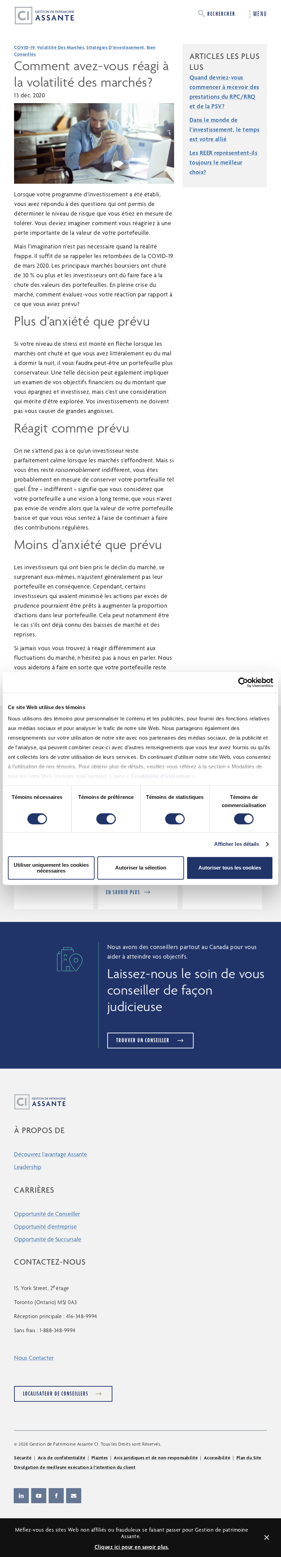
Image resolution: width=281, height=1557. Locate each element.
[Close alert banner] (266, 1537)
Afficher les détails (236, 844)
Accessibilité (217, 1457)
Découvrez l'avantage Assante (50, 1154)
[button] (216, 13)
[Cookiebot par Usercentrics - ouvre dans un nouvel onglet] (243, 682)
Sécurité (23, 1457)
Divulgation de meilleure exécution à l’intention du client (74, 1467)
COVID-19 (24, 47)
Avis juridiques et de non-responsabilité (156, 1457)
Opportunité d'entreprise (45, 1226)
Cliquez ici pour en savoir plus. (132, 1547)
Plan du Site (248, 1457)
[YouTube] (38, 1495)
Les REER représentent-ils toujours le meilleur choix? (224, 162)
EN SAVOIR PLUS (123, 892)
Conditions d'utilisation (161, 776)
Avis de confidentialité (62, 1457)
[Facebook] (56, 1495)
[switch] (106, 819)
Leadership (27, 1166)
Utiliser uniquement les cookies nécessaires (51, 868)
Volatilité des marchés (60, 47)
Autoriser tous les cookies (229, 868)
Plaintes (99, 1457)
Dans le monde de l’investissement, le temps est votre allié (225, 129)
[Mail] (73, 1495)
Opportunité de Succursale (47, 1239)
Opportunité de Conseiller (47, 1213)
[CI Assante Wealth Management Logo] (39, 15)
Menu (260, 14)
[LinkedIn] (21, 1495)
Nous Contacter (34, 1357)
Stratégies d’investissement (115, 47)
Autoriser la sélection (140, 868)
